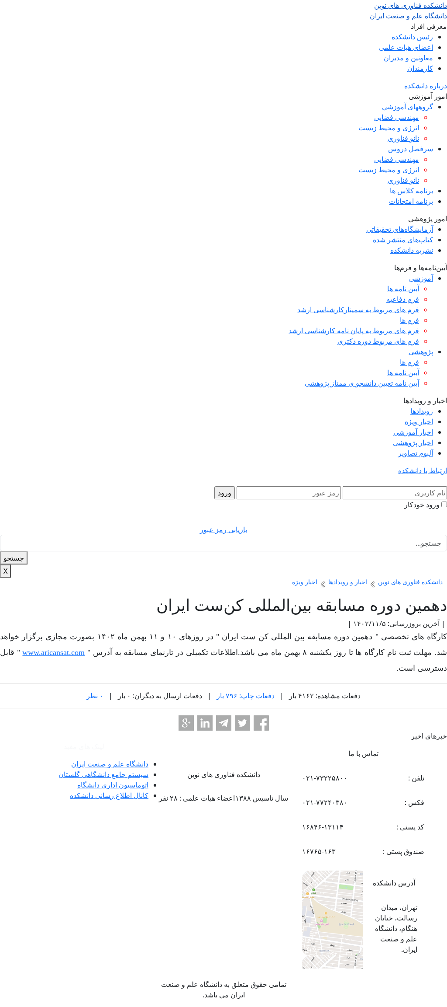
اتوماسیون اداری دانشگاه (112, 785)
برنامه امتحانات (411, 201)
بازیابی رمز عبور (223, 529)
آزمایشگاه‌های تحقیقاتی (399, 229)
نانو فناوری (403, 138)
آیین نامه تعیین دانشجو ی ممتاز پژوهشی (362, 383)
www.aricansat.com (53, 652)
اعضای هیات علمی (406, 47)
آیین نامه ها (403, 288)
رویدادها (421, 411)
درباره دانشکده (425, 86)
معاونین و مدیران (408, 58)
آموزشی (421, 278)
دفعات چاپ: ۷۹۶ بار (246, 695)
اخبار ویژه (419, 421)
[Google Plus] (186, 723)
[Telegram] (223, 723)
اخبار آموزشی (413, 432)
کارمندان (420, 68)
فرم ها (409, 320)
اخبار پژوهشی (413, 442)
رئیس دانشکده (412, 37)
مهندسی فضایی (396, 117)
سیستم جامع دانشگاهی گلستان (103, 774)
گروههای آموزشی (407, 107)
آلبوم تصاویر (415, 453)
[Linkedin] (205, 723)
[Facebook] (261, 723)
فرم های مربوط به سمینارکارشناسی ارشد (358, 309)
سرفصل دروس (410, 148)
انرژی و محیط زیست (388, 127)
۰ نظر (94, 695)
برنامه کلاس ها (411, 190)
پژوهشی (421, 351)
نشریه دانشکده (411, 250)
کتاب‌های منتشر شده (403, 239)
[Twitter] (242, 723)
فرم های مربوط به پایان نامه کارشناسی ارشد (354, 330)
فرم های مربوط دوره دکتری (378, 341)
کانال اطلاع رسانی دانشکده (109, 795)
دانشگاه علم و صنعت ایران (109, 764)
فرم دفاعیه (402, 299)
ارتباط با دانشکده (422, 470)
